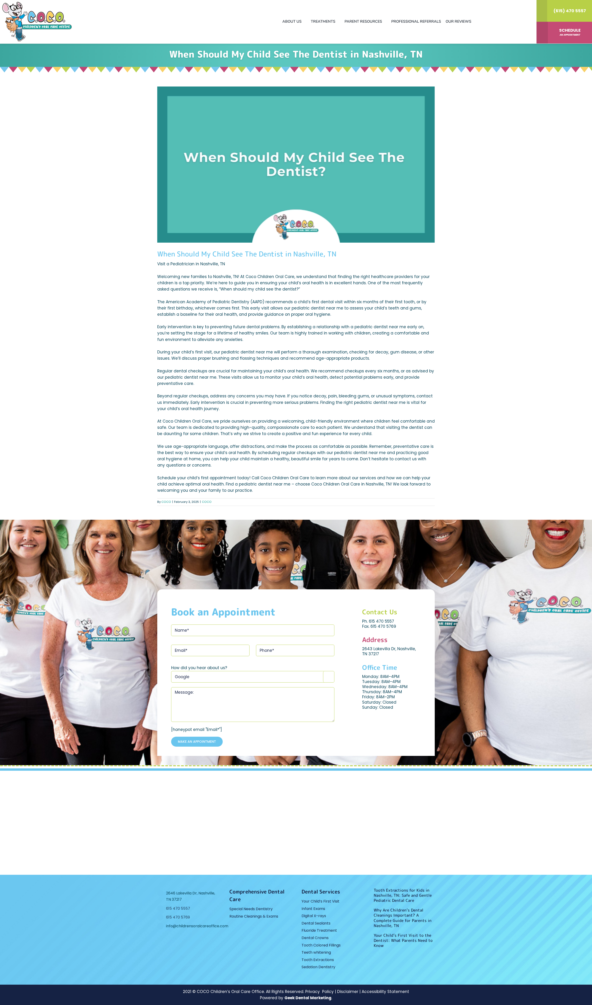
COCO (166, 502)
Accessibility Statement (385, 991)
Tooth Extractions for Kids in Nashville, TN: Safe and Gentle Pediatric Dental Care (403, 895)
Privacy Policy (319, 991)
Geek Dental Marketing (307, 998)
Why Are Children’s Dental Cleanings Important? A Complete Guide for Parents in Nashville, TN (403, 917)
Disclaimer (347, 991)
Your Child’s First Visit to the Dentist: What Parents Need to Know (403, 940)
